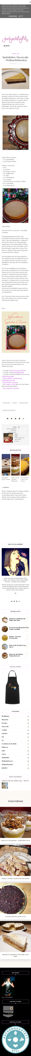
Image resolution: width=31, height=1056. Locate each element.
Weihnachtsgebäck (7, 764)
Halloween (5, 747)
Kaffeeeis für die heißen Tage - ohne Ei (15, 781)
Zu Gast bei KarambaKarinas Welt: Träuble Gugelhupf (19, 628)
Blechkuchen (5, 716)
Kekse (3, 751)
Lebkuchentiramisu (8, 376)
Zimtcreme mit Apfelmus (18, 370)
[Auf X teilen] (11, 418)
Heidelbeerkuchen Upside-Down (15, 916)
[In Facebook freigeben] (7, 418)
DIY (3, 737)
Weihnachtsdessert (9, 410)
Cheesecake (15, 53)
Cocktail (4, 730)
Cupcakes (4, 733)
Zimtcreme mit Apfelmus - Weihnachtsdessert (16, 655)
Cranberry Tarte (10, 384)
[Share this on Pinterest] (15, 418)
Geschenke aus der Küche (9, 744)
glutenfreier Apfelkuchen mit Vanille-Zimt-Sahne (17, 619)
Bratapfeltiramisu (18, 372)
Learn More (13, 16)
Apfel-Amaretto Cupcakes (11, 388)
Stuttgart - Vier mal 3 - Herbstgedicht (15, 637)
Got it (21, 16)
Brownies (4, 723)
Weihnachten (23, 403)
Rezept (15, 403)
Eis (2, 740)
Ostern (4, 754)
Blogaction (5, 719)
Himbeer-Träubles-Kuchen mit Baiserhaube (16, 878)
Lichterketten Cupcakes (10, 382)
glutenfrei (4, 768)
